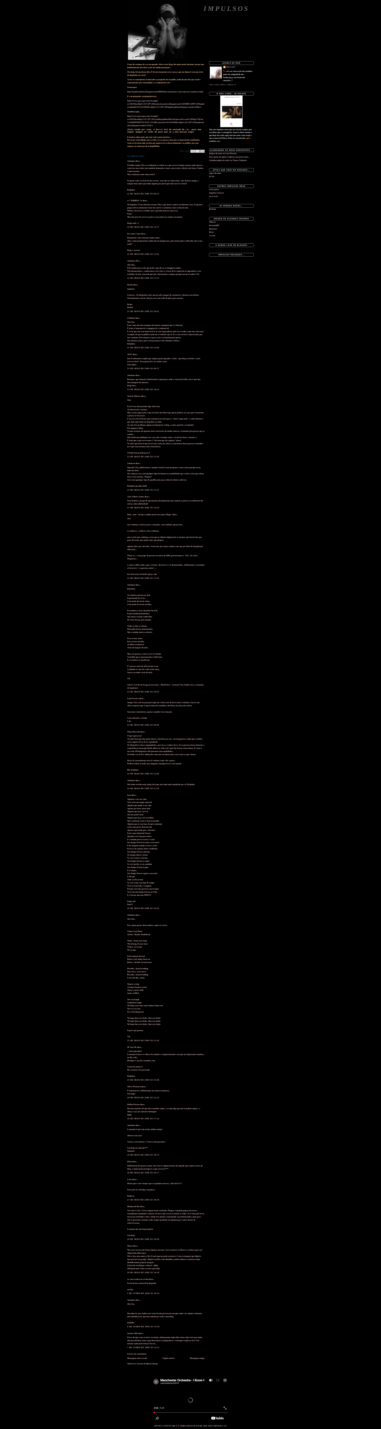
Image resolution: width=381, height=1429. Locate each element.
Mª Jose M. (131, 1047)
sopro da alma (215, 173)
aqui (247, 138)
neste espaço (172, 71)
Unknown (131, 463)
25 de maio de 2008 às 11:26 (143, 1040)
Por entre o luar (134, 234)
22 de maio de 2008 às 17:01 (143, 254)
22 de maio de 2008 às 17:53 (143, 278)
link (189, 79)
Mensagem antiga (197, 1358)
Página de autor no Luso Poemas (223, 153)
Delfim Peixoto (133, 1104)
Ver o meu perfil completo (222, 85)
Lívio (129, 1179)
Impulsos (226, 8)
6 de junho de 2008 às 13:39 (143, 1326)
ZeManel (131, 318)
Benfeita (212, 209)
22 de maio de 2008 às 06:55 (143, 194)
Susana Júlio (132, 1333)
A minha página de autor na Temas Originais (228, 160)
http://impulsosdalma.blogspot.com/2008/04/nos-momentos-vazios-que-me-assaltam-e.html (165, 91)
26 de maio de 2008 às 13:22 (143, 1097)
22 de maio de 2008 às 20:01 (143, 311)
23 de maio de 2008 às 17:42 (143, 578)
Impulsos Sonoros (216, 193)
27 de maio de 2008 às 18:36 (143, 1200)
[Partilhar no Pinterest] (203, 151)
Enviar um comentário (136, 1354)
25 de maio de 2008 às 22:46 (143, 1080)
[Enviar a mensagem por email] (191, 151)
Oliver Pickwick (134, 1086)
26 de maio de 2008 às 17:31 (143, 1118)
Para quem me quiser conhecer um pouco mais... (229, 157)
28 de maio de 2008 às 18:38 (143, 1239)
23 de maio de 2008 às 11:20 (143, 457)
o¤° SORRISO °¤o (134, 200)
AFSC (129, 354)
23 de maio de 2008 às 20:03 (143, 692)
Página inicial (168, 1358)
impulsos (230, 67)
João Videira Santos (135, 497)
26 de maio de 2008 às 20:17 (143, 1173)
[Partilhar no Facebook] (200, 151)
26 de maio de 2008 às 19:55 (143, 1155)
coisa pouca (214, 189)
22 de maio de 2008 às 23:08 (143, 348)
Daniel (130, 285)
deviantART (214, 225)
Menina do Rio (133, 1206)
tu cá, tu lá (213, 196)
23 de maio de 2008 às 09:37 (143, 368)
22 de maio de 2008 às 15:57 (143, 227)
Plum (129, 1161)
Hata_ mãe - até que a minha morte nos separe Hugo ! (149, 514)
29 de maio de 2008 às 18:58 (143, 1272)
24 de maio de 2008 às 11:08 (143, 774)
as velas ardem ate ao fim (138, 1279)
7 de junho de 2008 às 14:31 (143, 1347)
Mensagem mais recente (137, 1358)
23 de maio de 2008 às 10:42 (143, 389)
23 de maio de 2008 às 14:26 (143, 508)
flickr (211, 232)
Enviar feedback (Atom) (148, 1364)
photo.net (213, 229)
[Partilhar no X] (197, 151)
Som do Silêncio (134, 396)
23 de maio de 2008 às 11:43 (143, 490)
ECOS (211, 176)
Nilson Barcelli (133, 732)
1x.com (212, 235)
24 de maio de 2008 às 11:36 (143, 788)
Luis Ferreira (133, 698)
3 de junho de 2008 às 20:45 (143, 1293)
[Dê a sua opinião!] (194, 151)
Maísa (129, 1246)
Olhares (212, 222)
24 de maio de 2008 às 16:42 (143, 908)
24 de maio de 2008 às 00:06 (143, 725)
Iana (129, 795)
